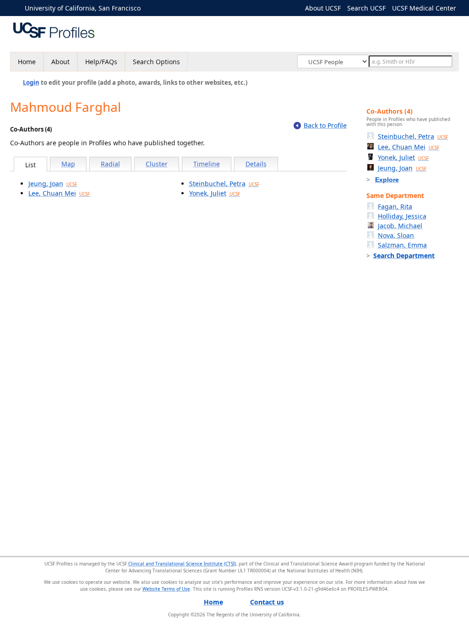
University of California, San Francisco (83, 8)
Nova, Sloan (396, 235)
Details (256, 163)
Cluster (157, 163)
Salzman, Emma (402, 245)
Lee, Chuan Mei (59, 193)
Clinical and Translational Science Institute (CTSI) (182, 563)
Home (27, 61)
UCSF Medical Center (424, 8)
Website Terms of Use (166, 589)
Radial (110, 163)
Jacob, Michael (400, 225)
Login (31, 82)
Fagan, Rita (395, 206)
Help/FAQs (101, 61)
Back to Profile (325, 125)
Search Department (404, 255)
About (60, 61)
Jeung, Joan (52, 183)
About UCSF (323, 8)
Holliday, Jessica (402, 216)
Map (68, 163)
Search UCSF (366, 8)
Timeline (206, 163)
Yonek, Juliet (214, 193)
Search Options (156, 61)
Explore (387, 179)
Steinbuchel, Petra (224, 183)
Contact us (267, 602)
